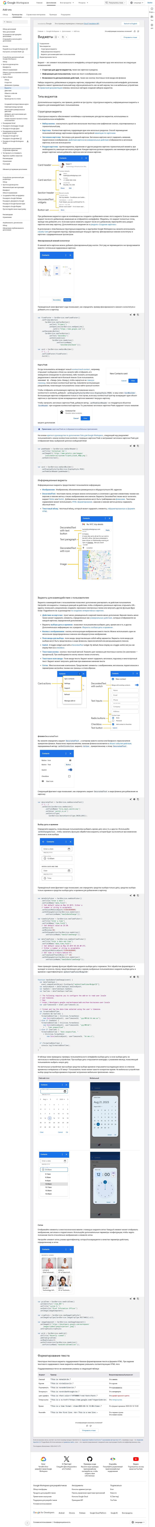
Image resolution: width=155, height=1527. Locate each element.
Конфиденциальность (62, 1522)
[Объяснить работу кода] (131, 315)
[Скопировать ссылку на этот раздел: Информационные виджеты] (69, 480)
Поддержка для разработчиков (45, 1500)
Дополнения (51, 3)
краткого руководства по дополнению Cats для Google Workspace (75, 435)
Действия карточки (76, 140)
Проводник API (77, 1500)
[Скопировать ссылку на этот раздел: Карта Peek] (50, 365)
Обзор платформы (40, 1489)
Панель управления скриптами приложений (88, 1493)
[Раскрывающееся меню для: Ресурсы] (88, 2)
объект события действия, (120, 743)
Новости (113, 1493)
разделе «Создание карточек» (103, 224)
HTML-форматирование (82, 502)
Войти (150, 3)
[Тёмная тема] (134, 315)
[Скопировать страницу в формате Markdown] (63, 37)
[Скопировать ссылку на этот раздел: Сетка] (45, 1225)
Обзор (5, 15)
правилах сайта (68, 1442)
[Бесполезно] (138, 31)
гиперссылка (117, 1400)
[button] (15, 64)
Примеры (53, 15)
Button (51, 499)
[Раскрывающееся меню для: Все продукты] (74, 2)
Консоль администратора (81, 1489)
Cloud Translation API (91, 24)
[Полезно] (134, 31)
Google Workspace (52, 31)
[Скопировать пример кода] (138, 315)
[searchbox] (15, 22)
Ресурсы (82, 3)
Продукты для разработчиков (44, 1493)
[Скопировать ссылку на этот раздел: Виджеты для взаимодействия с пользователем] (91, 598)
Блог (112, 1489)
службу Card (43, 232)
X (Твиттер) (114, 1496)
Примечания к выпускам (42, 1496)
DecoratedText (78, 645)
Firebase (82, 1513)
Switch (61, 499)
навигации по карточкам (105, 133)
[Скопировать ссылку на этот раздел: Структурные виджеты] (64, 111)
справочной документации (50, 88)
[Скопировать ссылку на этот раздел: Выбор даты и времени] (60, 824)
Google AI (114, 1513)
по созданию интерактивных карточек (87, 611)
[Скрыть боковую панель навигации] (27, 1523)
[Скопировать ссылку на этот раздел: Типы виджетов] (59, 96)
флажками (120, 499)
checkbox (60, 648)
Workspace (22, 2)
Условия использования (42, 1504)
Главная (39, 3)
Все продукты (65, 3)
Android (61, 1513)
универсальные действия (98, 140)
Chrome (72, 1513)
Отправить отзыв (130, 37)
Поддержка (65, 15)
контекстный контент (81, 369)
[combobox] (115, 3)
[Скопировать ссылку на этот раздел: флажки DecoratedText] (60, 736)
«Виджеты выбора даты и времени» (97, 627)
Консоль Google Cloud (80, 1496)
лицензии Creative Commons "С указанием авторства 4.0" (101, 1440)
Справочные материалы (35, 15)
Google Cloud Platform (98, 1513)
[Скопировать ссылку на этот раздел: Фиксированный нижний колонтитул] (72, 240)
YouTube (113, 1500)
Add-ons (7, 9)
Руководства (17, 15)
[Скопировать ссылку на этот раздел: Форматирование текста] (71, 1356)
